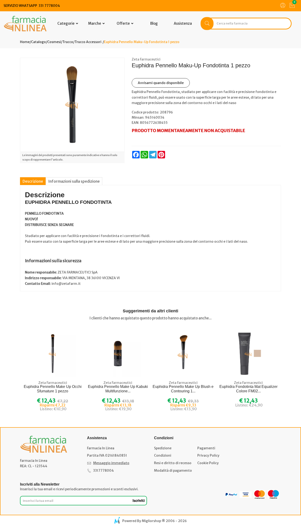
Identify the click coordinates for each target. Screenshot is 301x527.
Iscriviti (139, 501)
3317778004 (103, 470)
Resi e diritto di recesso (172, 463)
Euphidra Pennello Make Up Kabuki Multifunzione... (118, 389)
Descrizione (33, 181)
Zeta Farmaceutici (146, 59)
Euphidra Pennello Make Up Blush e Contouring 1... (183, 389)
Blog (154, 23)
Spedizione (162, 448)
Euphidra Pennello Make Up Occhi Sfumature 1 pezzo (53, 389)
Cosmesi (54, 42)
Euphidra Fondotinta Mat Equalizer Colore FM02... (248, 389)
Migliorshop (151, 521)
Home (25, 42)
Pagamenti (206, 448)
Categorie (66, 23)
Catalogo (38, 42)
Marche (95, 23)
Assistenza (183, 23)
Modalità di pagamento (173, 470)
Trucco (67, 42)
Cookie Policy (208, 463)
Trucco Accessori (88, 42)
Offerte (124, 23)
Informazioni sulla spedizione (74, 181)
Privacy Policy (208, 455)
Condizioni (162, 455)
